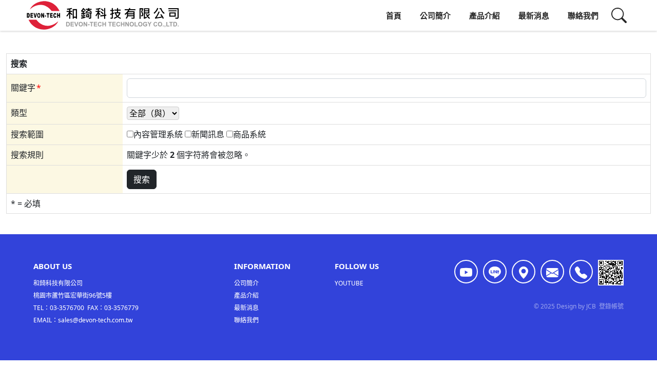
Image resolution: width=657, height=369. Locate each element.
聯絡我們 (583, 15)
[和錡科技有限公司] (103, 15)
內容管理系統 (158, 134)
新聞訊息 (207, 134)
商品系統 (249, 134)
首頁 (393, 15)
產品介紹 (484, 15)
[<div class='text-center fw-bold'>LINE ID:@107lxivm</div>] (495, 271)
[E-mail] (552, 271)
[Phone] (581, 271)
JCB (591, 306)
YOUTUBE (349, 283)
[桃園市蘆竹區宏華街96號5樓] (523, 271)
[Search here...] (619, 15)
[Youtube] (466, 271)
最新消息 (533, 15)
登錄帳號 (611, 306)
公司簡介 (435, 15)
